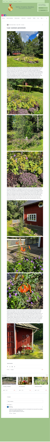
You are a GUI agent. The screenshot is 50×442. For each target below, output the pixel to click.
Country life (29, 18)
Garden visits (23, 18)
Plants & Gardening (10, 18)
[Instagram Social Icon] (2, 15)
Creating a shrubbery (7, 386)
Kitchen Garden (17, 18)
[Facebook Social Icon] (5, 15)
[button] (46, 18)
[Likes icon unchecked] (10, 413)
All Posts (3, 18)
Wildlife (34, 18)
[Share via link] (14, 366)
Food (38, 18)
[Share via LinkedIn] (12, 366)
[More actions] (42, 24)
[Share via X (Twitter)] (9, 366)
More (41, 18)
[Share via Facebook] (7, 366)
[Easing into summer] (41, 381)
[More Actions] (42, 406)
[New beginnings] (25, 381)
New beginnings (22, 386)
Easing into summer (38, 386)
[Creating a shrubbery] (9, 381)
